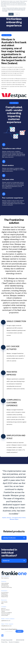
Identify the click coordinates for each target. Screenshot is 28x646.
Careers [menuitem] (3, 611)
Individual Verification (9, 538)
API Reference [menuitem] (4, 594)
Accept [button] (11, 14)
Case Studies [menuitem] (4, 602)
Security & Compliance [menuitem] (6, 612)
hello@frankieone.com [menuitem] (6, 625)
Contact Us (6, 560)
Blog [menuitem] (2, 603)
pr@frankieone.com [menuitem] (5, 620)
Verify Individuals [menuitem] (5, 583)
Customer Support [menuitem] (5, 614)
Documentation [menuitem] (4, 592)
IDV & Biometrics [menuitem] (5, 586)
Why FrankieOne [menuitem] (5, 578)
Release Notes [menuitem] (4, 596)
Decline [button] (17, 14)
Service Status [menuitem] (4, 595)
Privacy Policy (4, 642)
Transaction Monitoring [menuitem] (6, 587)
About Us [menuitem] (3, 608)
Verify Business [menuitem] (4, 584)
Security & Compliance (14, 642)
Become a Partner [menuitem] (5, 609)
